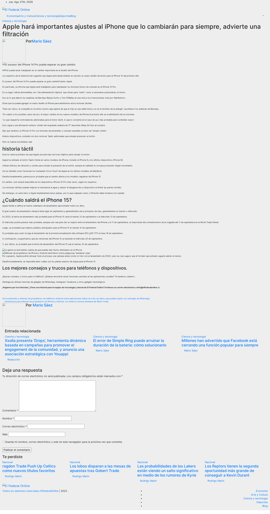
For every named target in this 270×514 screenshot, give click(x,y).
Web (5, 434)
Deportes (64, 15)
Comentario (10, 410)
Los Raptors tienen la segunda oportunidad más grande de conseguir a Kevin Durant (232, 470)
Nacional (7, 462)
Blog (73, 15)
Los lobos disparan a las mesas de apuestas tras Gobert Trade (100, 468)
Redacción (13, 359)
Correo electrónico (14, 426)
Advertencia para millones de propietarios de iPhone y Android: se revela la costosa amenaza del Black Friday (56, 301)
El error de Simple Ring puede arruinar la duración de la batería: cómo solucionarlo (129, 342)
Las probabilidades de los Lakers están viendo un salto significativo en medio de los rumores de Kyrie (167, 470)
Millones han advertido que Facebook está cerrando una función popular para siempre (220, 342)
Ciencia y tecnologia (47, 15)
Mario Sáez (42, 41)
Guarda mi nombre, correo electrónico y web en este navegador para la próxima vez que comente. (63, 441)
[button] (261, 15)
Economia (12, 15)
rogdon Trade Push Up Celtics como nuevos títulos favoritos (29, 468)
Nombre (8, 418)
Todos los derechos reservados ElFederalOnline (30, 490)
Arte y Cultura (26, 15)
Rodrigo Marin (13, 476)
